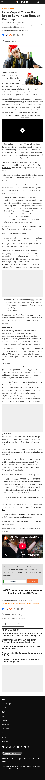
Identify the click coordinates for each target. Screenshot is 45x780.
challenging (31, 315)
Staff (3, 712)
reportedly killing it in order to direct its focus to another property (20, 336)
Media (4, 737)
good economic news (21, 514)
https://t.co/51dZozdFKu (24, 493)
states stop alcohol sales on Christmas (21, 89)
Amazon (5, 741)
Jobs (3, 716)
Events (4, 708)
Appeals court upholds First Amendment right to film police (20, 660)
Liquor (29, 603)
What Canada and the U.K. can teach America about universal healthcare (19, 640)
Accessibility (23, 759)
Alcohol (15, 603)
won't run (34, 521)
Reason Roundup (8, 8)
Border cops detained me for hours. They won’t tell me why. (21, 647)
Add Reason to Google (12, 41)
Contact (4, 733)
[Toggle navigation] (2, 2)
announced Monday (14, 341)
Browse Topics (7, 704)
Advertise (5, 724)
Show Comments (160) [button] (13, 624)
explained (5, 264)
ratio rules (13, 238)
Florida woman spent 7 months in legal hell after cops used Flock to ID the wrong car (22, 634)
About (4, 699)
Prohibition (22, 603)
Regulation (36, 603)
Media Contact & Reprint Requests (13, 619)
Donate (4, 720)
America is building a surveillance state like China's (22, 653)
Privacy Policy (33, 759)
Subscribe (32, 581)
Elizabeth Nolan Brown (9, 30)
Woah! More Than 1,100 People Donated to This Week (22, 591)
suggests (30, 369)
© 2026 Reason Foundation (10, 759)
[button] (42, 2)
